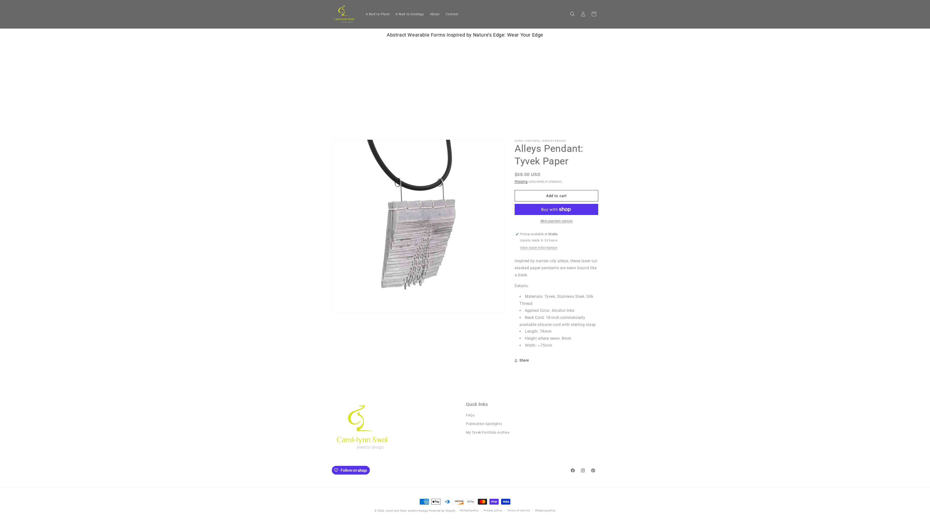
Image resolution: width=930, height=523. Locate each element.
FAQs (470, 415)
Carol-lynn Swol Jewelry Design (407, 510)
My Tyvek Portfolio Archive (488, 432)
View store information (538, 248)
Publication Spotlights (484, 424)
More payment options (557, 221)
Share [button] (524, 360)
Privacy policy (492, 510)
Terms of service (518, 510)
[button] (572, 14)
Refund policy (469, 510)
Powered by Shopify (442, 510)
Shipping (521, 181)
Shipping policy (545, 510)
